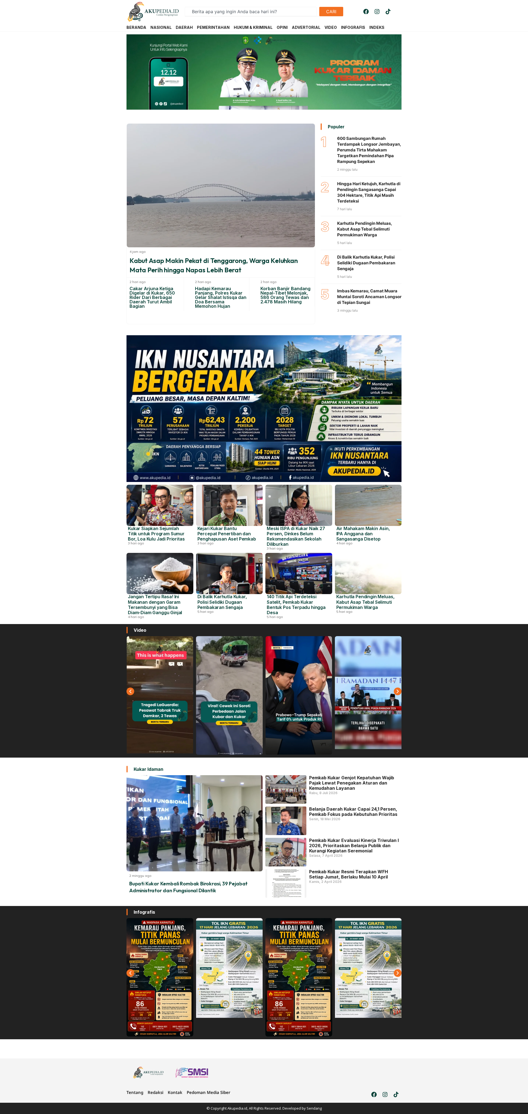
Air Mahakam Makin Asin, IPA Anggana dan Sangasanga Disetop (363, 534)
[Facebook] (366, 11)
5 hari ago (205, 611)
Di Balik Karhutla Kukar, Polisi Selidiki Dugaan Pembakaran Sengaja (366, 262)
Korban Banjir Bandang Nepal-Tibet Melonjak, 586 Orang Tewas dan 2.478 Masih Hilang (285, 295)
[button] (130, 691)
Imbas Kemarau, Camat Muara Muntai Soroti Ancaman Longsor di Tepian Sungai (369, 296)
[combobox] (251, 11)
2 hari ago (138, 282)
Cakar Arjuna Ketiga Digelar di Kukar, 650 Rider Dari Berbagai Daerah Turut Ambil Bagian (152, 297)
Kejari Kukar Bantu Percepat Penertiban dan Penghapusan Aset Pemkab (226, 534)
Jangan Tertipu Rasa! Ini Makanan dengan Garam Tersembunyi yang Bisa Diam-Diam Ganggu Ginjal (155, 604)
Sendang (314, 1108)
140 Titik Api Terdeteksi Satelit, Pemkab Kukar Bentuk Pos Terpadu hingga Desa (296, 604)
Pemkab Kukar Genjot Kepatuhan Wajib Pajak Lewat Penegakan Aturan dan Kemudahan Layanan (351, 783)
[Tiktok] (388, 11)
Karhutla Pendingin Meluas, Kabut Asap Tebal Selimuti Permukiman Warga (364, 229)
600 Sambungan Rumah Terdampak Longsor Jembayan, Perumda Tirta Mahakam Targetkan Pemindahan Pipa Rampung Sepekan (369, 150)
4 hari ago (344, 543)
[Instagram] (377, 11)
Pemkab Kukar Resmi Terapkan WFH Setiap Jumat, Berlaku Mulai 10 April (348, 874)
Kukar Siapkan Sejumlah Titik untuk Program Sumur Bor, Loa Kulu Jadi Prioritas (156, 534)
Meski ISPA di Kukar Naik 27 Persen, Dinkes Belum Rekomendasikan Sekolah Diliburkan (296, 536)
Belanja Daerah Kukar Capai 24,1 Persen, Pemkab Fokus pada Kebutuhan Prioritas (353, 811)
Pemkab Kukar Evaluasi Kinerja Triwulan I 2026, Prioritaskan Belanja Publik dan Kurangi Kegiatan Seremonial (354, 845)
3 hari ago (136, 543)
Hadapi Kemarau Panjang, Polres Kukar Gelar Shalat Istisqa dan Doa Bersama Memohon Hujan (220, 297)
